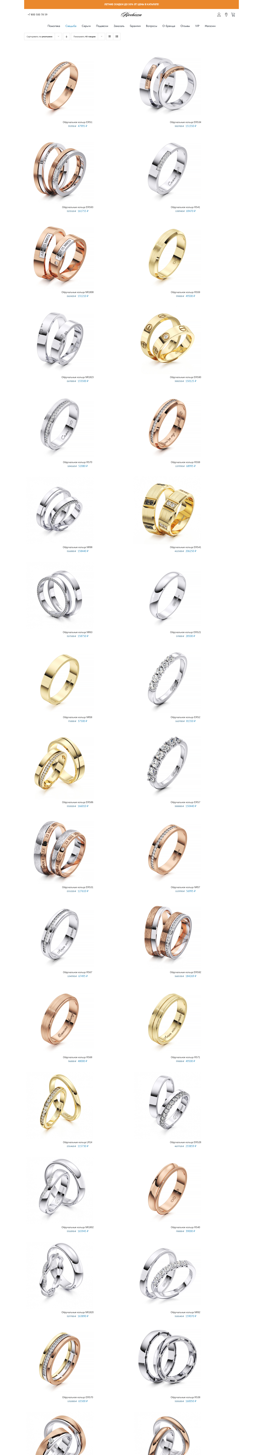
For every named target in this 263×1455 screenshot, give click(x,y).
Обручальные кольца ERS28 (185, 1142)
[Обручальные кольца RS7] (60, 1413)
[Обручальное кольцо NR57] (167, 818)
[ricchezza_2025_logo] (131, 12)
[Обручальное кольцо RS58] (167, 393)
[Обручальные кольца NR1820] (60, 1243)
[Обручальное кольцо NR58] (60, 648)
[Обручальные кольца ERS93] (60, 138)
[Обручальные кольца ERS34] (167, 53)
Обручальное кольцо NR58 (77, 717)
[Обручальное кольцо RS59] (167, 223)
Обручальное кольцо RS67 (77, 972)
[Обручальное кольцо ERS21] (167, 563)
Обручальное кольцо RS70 (77, 462)
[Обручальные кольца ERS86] (60, 733)
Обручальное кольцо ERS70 (77, 1397)
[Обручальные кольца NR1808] (60, 223)
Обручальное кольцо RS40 (185, 1227)
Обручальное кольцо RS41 (185, 207)
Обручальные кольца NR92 (185, 1312)
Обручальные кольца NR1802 (78, 1227)
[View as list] (116, 36)
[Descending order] (66, 36)
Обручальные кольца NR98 (77, 547)
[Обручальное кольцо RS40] (167, 1158)
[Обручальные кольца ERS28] (167, 1073)
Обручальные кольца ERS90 (185, 377)
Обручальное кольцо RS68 (77, 1057)
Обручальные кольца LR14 (77, 1142)
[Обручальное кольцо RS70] (60, 393)
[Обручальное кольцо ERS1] (60, 53)
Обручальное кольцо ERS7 (185, 802)
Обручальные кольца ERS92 (185, 972)
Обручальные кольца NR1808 (78, 292)
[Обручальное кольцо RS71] (167, 988)
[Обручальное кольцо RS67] (60, 903)
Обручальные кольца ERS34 (185, 122)
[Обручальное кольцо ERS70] (60, 1328)
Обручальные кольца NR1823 (78, 377)
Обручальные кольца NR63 (77, 632)
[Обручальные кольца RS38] (167, 1328)
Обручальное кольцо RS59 (185, 292)
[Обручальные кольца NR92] (167, 1243)
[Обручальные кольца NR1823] (60, 308)
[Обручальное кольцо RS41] (167, 138)
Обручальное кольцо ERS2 (185, 717)
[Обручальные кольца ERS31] (60, 818)
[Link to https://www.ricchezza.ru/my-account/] (219, 14)
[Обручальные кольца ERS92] (167, 903)
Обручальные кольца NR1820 (78, 1312)
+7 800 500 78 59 (37, 14)
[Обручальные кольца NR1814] (167, 1413)
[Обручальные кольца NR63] (60, 563)
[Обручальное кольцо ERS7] (167, 733)
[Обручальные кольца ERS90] (167, 308)
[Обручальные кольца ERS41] (167, 478)
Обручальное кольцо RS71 (185, 1057)
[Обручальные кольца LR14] (60, 1073)
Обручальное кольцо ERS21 (185, 632)
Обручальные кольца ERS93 (77, 207)
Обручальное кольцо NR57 (185, 887)
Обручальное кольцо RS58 (185, 462)
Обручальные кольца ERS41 (185, 547)
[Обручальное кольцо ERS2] (167, 648)
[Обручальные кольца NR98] (60, 478)
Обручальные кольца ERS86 (77, 802)
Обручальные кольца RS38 (185, 1397)
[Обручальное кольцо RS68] (60, 988)
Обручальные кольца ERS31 (77, 887)
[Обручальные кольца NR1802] (60, 1158)
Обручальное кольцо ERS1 (77, 122)
